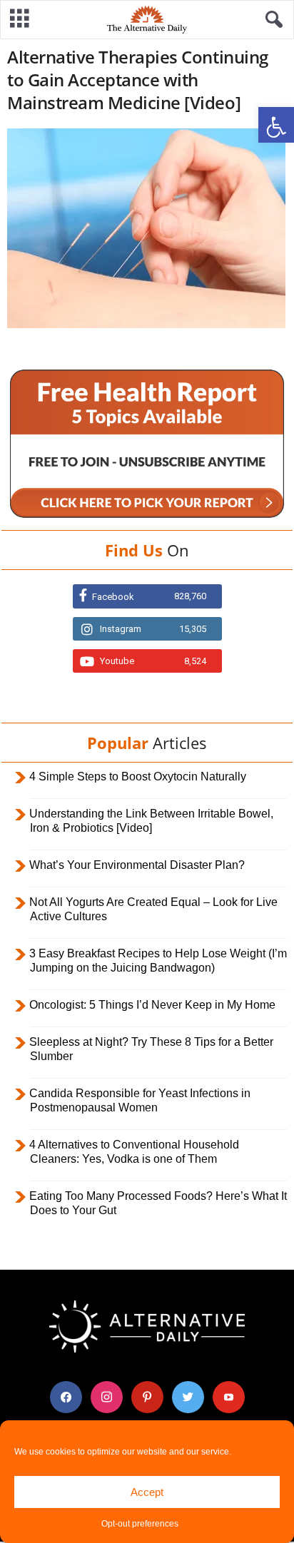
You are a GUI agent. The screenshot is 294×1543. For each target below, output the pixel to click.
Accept (147, 1492)
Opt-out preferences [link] (139, 1524)
